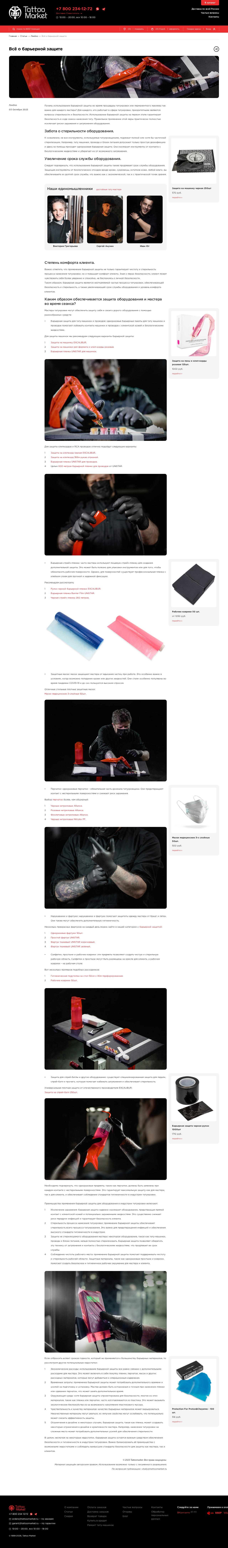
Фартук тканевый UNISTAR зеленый (70, 947)
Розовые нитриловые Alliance (67, 810)
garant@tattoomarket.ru (25, 1523)
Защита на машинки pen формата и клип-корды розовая (82, 347)
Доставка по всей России (205, 9)
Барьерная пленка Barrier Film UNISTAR (72, 593)
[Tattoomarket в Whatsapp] (97, 9)
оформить (174, 29)
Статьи (68, 1512)
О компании (71, 1507)
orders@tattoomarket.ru (25, 1519)
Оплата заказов (96, 1507)
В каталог (210, 3)
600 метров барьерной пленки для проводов (83, 466)
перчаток (58, 800)
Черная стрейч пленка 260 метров (70, 598)
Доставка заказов (98, 1512)
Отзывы (127, 1512)
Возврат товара (97, 1516)
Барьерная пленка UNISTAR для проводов (74, 462)
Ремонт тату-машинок (100, 1525)
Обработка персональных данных (159, 1515)
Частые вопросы (210, 13)
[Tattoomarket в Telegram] (103, 9)
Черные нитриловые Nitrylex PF (68, 819)
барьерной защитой (150, 927)
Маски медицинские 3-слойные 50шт (65, 694)
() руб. (160, 29)
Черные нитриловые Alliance (66, 806)
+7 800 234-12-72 (74, 9)
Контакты (214, 17)
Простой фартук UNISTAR (65, 938)
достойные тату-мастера (108, 189)
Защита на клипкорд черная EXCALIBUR (73, 453)
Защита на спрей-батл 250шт (61, 1092)
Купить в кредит (97, 1521)
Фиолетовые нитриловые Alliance (69, 815)
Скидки (68, 1516)
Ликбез (13, 105)
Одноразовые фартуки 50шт (66, 933)
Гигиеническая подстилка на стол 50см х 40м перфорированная (87, 976)
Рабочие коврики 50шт (64, 980)
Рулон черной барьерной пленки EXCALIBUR (75, 589)
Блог (125, 1516)
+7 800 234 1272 (18, 1514)
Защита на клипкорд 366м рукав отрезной (74, 457)
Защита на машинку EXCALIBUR (68, 343)
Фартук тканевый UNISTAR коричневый (73, 942)
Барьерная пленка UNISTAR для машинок (73, 352)
